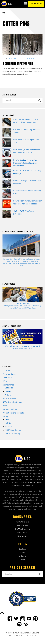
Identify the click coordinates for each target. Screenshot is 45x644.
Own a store (23, 536)
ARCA (7, 419)
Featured (6, 371)
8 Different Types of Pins (17, 63)
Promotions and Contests (13, 413)
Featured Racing (9, 374)
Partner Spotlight (10, 409)
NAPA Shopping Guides (12, 402)
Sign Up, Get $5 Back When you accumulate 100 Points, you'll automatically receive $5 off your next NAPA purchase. (22, 306)
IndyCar (8, 423)
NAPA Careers (22, 525)
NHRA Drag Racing (13, 430)
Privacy (22, 556)
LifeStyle (6, 381)
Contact (22, 549)
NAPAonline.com (22, 529)
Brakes (8, 391)
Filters (8, 395)
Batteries (9, 388)
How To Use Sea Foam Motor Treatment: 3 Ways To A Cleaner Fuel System (26, 163)
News (4, 406)
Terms (22, 560)
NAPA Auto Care (9, 399)
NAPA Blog (36, 4)
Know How (30, 59)
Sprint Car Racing (12, 434)
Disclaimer (22, 553)
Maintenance (8, 385)
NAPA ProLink (22, 533)
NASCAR (8, 427)
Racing (5, 416)
